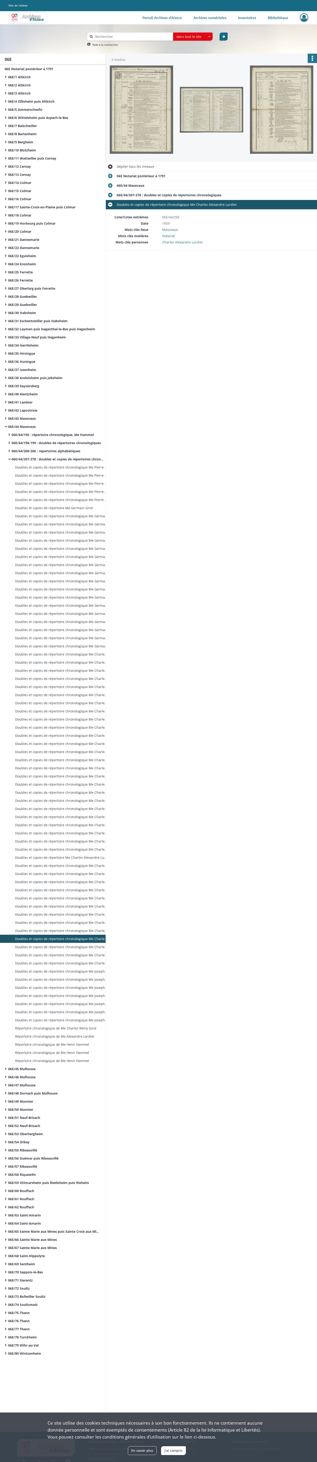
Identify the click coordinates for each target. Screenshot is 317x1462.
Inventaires (247, 17)
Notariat (168, 236)
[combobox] (193, 37)
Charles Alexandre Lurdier (182, 242)
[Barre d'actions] (312, 58)
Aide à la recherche (105, 45)
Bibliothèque (278, 17)
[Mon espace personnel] (304, 17)
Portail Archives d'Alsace (162, 17)
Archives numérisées (210, 17)
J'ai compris (173, 1450)
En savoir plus (142, 1450)
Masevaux (170, 229)
